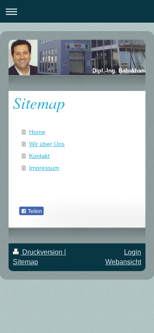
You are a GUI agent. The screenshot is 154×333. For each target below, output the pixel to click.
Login (132, 252)
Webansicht (123, 262)
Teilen (34, 211)
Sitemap (25, 262)
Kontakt (39, 155)
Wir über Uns (47, 143)
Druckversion (42, 252)
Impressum (44, 167)
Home (37, 132)
